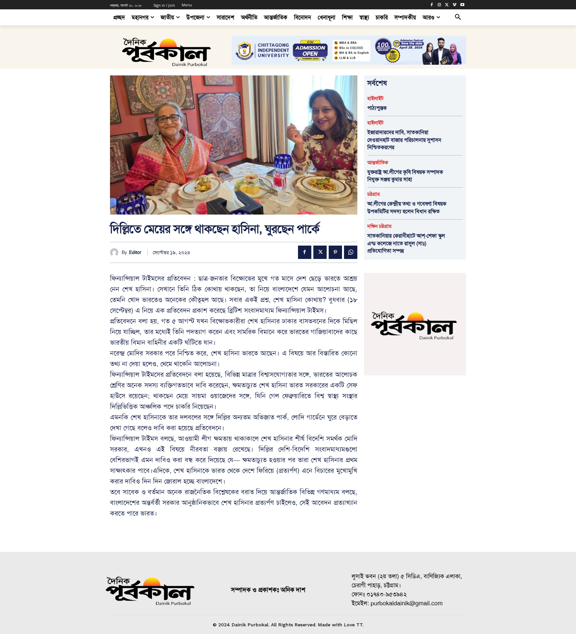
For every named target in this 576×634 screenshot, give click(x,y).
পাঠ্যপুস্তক (377, 107)
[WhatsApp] (350, 252)
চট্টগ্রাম (373, 194)
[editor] (116, 252)
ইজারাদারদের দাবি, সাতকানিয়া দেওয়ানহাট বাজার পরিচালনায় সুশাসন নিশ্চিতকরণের (404, 140)
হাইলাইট (375, 98)
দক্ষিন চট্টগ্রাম (379, 226)
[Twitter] (447, 5)
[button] (458, 17)
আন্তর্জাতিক (377, 162)
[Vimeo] (454, 5)
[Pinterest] (335, 252)
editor (135, 252)
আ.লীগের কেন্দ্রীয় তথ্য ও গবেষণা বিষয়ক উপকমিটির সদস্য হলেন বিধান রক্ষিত (406, 207)
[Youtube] (462, 5)
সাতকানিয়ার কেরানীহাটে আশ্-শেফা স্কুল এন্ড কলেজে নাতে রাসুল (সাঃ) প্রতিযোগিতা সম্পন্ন (406, 243)
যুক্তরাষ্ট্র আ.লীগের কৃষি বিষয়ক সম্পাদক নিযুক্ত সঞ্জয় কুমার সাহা (405, 176)
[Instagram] (439, 5)
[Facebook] (432, 5)
